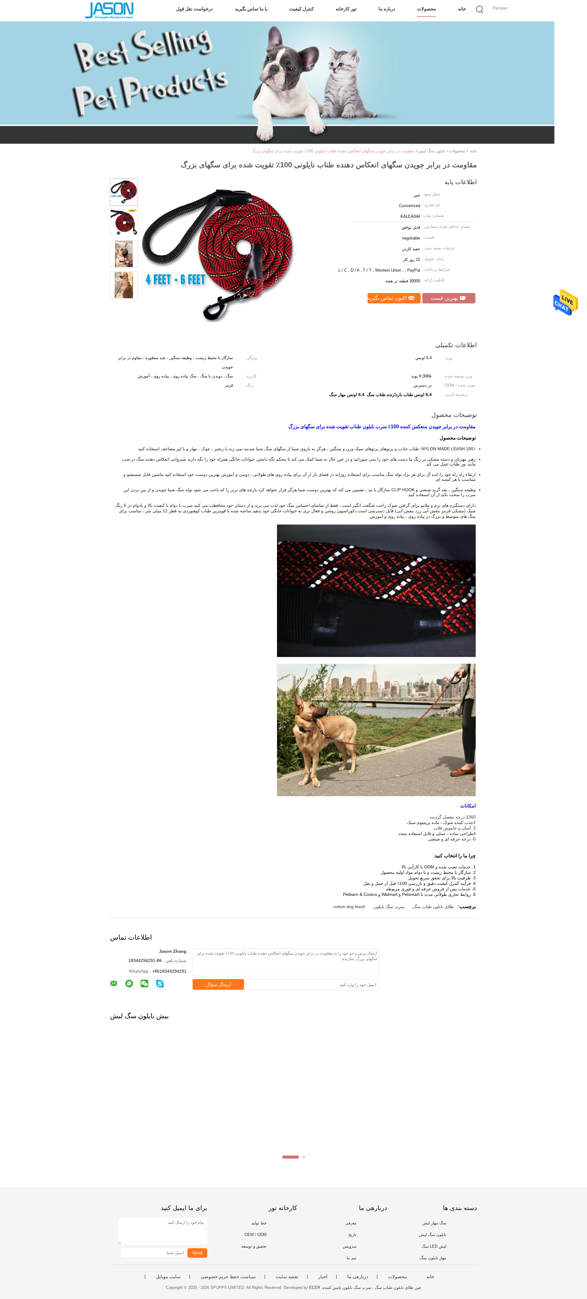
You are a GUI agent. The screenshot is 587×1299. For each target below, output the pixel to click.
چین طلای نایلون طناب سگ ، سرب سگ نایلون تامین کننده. (370, 1287)
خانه (462, 8)
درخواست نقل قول (194, 8)
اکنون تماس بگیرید (387, 298)
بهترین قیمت (445, 298)
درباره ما (386, 8)
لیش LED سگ (434, 1246)
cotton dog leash (349, 906)
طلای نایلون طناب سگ (433, 906)
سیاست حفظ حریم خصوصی (228, 1277)
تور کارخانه (346, 8)
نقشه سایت (287, 1277)
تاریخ (352, 1234)
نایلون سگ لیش (432, 1234)
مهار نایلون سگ (433, 1258)
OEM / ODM (256, 1234)
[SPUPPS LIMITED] (109, 10)
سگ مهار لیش (434, 1223)
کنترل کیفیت (301, 8)
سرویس (349, 1246)
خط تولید (259, 1223)
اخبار (322, 1277)
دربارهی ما (357, 1277)
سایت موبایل (168, 1277)
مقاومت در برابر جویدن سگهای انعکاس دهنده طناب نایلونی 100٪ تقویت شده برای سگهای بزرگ (333, 151)
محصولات (426, 8)
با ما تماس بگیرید (251, 8)
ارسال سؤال (218, 984)
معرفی (350, 1223)
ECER (314, 1287)
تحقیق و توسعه (254, 1246)
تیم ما (351, 1258)
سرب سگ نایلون (389, 906)
